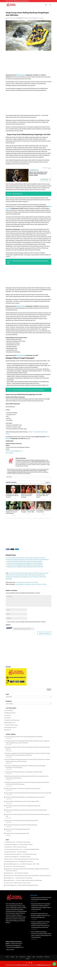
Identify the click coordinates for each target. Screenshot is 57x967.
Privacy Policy (39, 956)
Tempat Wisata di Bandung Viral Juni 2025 (27, 582)
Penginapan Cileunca (11, 727)
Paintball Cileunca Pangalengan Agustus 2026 (17, 833)
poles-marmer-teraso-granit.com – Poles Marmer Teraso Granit (21, 854)
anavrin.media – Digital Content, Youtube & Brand (18, 882)
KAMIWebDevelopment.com (43, 965)
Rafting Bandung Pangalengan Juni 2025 (23, 576)
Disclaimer (46, 956)
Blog (23, 18)
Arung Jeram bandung (20, 573)
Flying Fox (8, 717)
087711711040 (9, 453)
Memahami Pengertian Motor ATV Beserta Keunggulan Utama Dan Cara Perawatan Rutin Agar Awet (40, 915)
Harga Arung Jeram (43, 573)
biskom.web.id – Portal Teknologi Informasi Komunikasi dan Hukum (22, 859)
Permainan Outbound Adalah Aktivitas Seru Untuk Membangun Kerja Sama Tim (25, 797)
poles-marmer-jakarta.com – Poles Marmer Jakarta (18, 856)
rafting (26, 574)
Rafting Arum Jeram (10, 712)
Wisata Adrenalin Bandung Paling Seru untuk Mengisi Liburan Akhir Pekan (24, 771)
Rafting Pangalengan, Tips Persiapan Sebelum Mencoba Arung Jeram (23, 788)
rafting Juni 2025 (38, 576)
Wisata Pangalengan (32, 18)
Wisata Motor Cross (10, 722)
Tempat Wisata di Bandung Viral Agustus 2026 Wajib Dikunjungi (21, 824)
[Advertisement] (28, 63)
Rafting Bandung (20, 75)
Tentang (12, 956)
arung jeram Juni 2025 (32, 573)
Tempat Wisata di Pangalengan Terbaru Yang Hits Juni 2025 (31, 584)
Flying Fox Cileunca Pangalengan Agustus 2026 (18, 829)
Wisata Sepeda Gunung (12, 725)
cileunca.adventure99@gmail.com (14, 451)
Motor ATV (8, 729)
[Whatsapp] (11, 477)
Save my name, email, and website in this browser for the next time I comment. (26, 621)
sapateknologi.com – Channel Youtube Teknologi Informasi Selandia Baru (24, 880)
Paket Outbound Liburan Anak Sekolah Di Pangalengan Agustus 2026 (23, 805)
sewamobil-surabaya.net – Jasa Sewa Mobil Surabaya (19, 844)
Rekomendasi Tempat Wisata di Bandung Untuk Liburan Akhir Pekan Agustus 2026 (26, 810)
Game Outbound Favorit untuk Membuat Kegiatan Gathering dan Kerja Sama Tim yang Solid (28, 792)
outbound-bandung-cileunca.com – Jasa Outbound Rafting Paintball (22, 849)
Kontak (27, 958)
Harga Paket (22, 956)
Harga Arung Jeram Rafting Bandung (15, 574)
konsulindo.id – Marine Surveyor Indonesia (16, 847)
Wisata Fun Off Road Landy (12, 720)
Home (7, 956)
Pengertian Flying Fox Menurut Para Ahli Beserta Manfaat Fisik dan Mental (24, 736)
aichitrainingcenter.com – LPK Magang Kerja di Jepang (19, 861)
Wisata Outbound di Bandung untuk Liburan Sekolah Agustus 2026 (22, 801)
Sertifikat (29, 956)
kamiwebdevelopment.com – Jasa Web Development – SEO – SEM (22, 864)
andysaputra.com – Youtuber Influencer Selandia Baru (19, 878)
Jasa (17, 956)
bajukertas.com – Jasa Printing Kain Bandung (17, 873)
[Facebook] (7, 477)
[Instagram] (9, 477)
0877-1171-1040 (10, 1)
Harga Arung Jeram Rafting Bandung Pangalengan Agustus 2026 (22, 820)
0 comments (41, 18)
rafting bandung (32, 574)
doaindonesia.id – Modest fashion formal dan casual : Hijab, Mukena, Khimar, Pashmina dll (28, 875)
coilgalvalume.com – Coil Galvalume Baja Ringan (18, 842)
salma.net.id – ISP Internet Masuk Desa (15, 866)
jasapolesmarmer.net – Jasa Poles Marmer (16, 851)
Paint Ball (8, 715)
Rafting (26, 18)
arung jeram (12, 573)
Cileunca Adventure (11, 18)
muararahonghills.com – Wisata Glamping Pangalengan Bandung (22, 885)
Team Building (9, 710)
